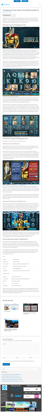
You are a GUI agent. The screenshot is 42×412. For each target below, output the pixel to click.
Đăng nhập (25, 1)
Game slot (10, 11)
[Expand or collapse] (14, 15)
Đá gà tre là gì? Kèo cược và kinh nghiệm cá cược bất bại (11, 377)
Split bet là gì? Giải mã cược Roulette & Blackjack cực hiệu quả (12, 381)
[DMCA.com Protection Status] (4, 406)
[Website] (33, 357)
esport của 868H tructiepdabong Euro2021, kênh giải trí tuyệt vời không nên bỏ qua (10, 329)
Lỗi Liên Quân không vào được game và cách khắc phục (11, 374)
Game (7, 11)
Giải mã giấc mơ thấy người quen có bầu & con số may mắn (12, 379)
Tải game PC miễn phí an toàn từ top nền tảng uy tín (10, 376)
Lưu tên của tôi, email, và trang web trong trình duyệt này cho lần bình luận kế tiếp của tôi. (19, 361)
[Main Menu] (40, 5)
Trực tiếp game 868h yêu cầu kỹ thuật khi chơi (29, 313)
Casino (4, 11)
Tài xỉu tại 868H (7, 311)
